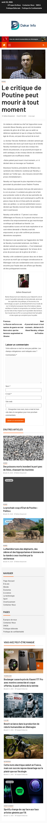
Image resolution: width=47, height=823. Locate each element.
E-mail (9, 394)
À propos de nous (14, 5)
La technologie (9, 596)
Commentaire (11, 355)
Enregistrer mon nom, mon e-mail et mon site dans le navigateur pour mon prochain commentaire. (22, 412)
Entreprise (7, 761)
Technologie (8, 676)
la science (7, 593)
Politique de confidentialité (32, 8)
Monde (4, 81)
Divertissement (9, 602)
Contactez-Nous (28, 5)
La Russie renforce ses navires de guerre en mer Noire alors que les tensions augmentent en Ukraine (13, 328)
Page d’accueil (8, 581)
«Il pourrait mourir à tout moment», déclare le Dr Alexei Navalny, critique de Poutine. (34, 327)
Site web (9, 402)
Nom (8, 386)
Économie (7, 590)
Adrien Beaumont (9, 116)
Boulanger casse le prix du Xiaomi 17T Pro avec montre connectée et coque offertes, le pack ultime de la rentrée (23, 682)
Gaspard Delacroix (21, 689)
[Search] (43, 45)
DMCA (38, 5)
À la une (6, 584)
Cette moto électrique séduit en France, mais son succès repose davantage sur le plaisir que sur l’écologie (23, 768)
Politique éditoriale (13, 8)
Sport (5, 599)
